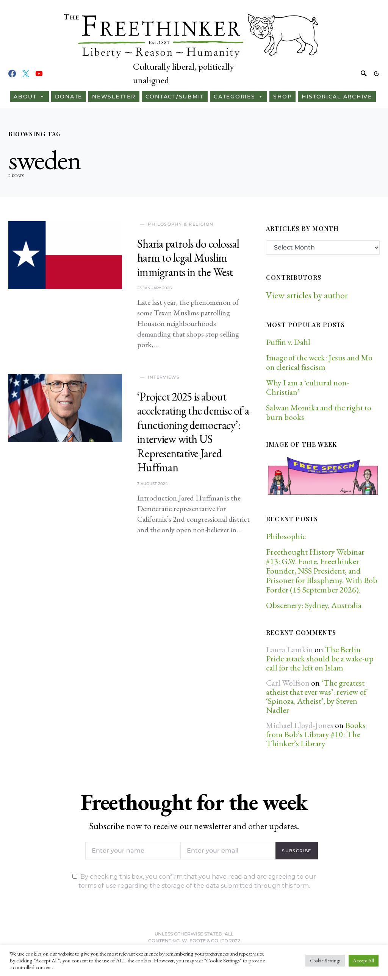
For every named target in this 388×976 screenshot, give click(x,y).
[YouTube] (39, 73)
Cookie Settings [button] (325, 960)
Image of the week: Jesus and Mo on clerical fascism (319, 362)
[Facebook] (12, 73)
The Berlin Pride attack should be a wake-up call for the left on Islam (320, 658)
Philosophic (286, 536)
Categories (234, 96)
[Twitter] (26, 73)
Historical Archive (337, 96)
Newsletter (114, 96)
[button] (377, 73)
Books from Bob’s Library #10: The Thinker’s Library (316, 734)
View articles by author (307, 295)
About (25, 96)
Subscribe (296, 850)
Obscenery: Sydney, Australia (313, 605)
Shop (282, 96)
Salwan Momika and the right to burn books (318, 412)
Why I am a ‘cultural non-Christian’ (307, 387)
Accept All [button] (363, 960)
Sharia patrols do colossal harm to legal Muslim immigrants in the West (188, 257)
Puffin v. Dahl (288, 342)
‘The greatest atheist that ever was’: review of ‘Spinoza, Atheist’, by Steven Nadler (316, 696)
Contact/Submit (175, 96)
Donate (69, 96)
